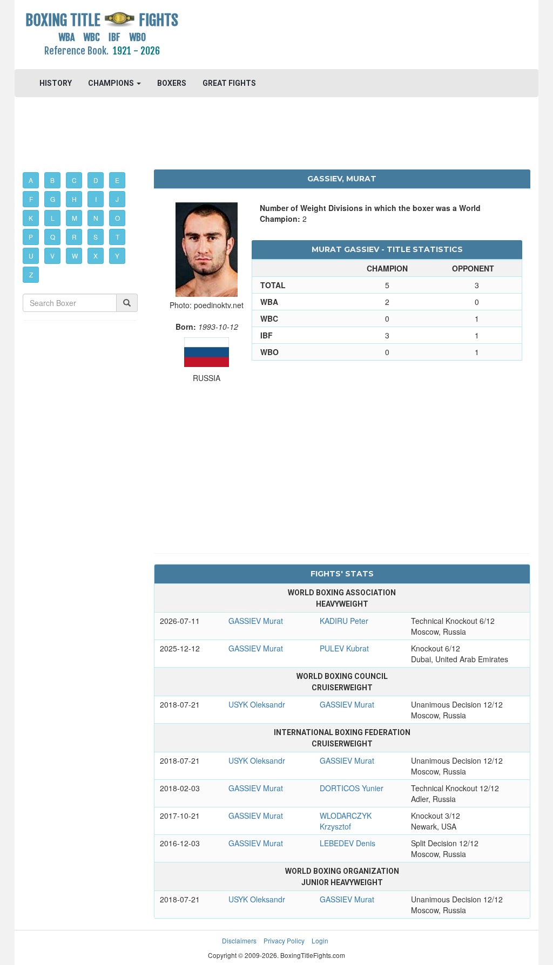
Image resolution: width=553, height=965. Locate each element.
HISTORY (55, 83)
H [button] (74, 198)
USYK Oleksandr (256, 704)
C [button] (74, 180)
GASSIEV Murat (255, 620)
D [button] (95, 180)
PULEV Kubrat (344, 648)
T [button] (117, 236)
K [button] (31, 217)
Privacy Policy (284, 940)
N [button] (95, 217)
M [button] (74, 217)
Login (320, 940)
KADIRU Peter (344, 620)
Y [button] (117, 255)
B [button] (52, 180)
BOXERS (171, 83)
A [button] (31, 180)
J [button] (117, 198)
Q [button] (52, 236)
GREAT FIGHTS (229, 83)
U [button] (31, 255)
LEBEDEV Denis (347, 843)
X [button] (95, 255)
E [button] (117, 180)
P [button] (31, 236)
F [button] (31, 198)
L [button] (53, 217)
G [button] (52, 198)
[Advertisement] (342, 35)
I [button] (96, 198)
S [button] (95, 236)
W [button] (75, 255)
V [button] (52, 255)
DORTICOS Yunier (351, 788)
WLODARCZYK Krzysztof (346, 821)
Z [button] (31, 274)
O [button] (117, 217)
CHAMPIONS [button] (112, 83)
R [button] (74, 236)
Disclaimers (239, 940)
